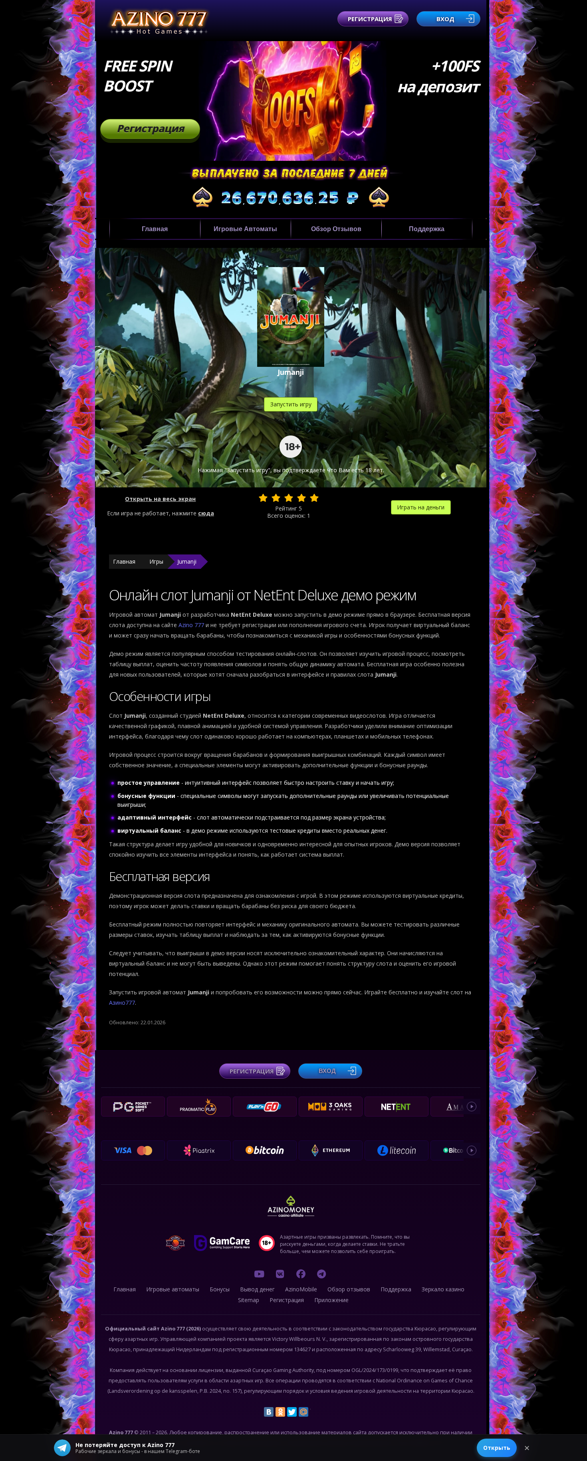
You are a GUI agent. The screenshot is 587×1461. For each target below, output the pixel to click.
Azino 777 (192, 625)
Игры (156, 561)
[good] (301, 498)
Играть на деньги (420, 507)
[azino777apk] (321, 1274)
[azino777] (280, 1274)
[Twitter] (292, 1412)
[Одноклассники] (280, 1412)
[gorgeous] (314, 498)
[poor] (276, 498)
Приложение (331, 1300)
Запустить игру (290, 404)
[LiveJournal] (315, 1412)
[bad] (263, 498)
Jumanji (186, 561)
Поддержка (426, 229)
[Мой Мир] (303, 1412)
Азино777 (122, 1002)
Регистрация (370, 19)
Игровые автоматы (245, 229)
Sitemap (248, 1300)
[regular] (288, 498)
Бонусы (220, 1289)
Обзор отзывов (336, 229)
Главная (155, 229)
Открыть (496, 1447)
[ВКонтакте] (269, 1412)
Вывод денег (257, 1289)
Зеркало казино (443, 1289)
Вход (445, 19)
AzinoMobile (301, 1289)
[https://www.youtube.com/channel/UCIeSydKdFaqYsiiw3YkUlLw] (259, 1274)
